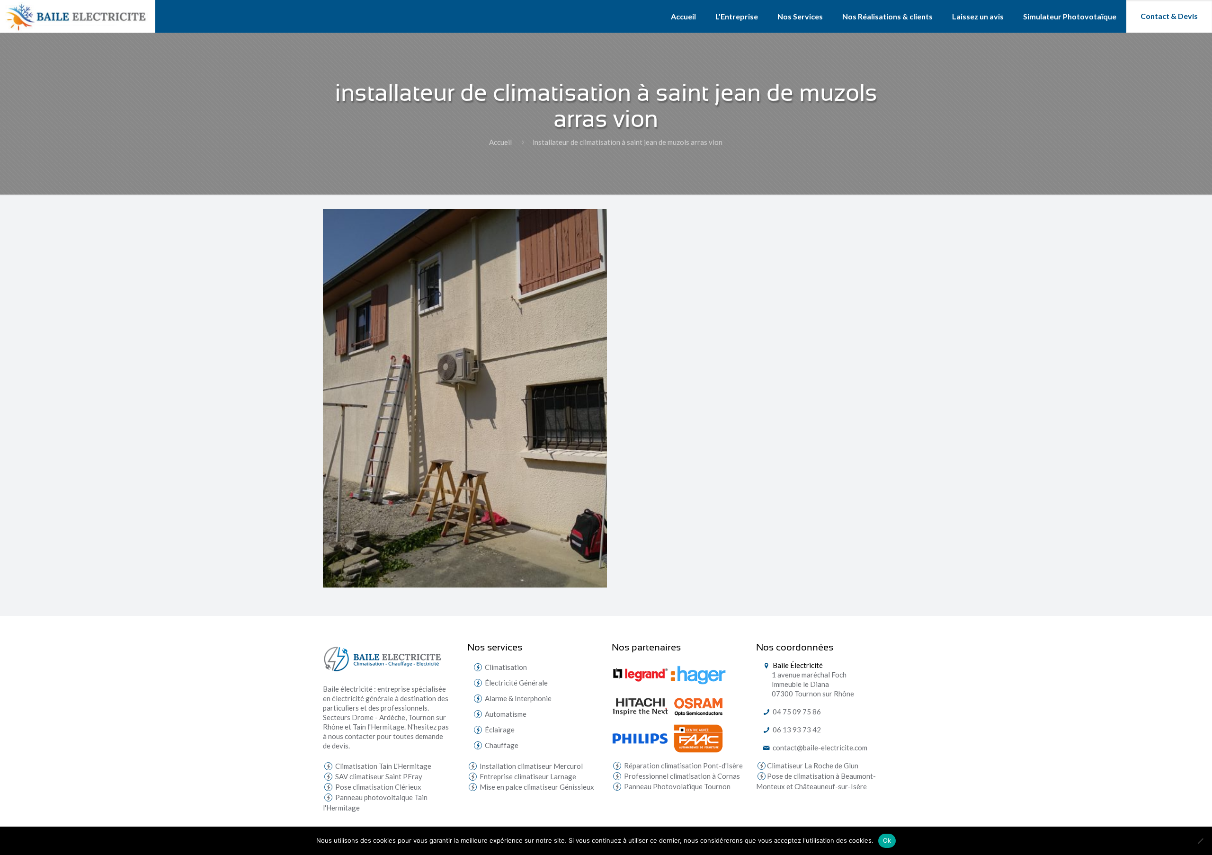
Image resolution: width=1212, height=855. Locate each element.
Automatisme (505, 714)
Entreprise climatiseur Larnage (527, 776)
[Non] (1200, 841)
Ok (887, 840)
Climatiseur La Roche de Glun (812, 765)
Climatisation (506, 667)
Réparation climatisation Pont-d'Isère (683, 765)
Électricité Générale (516, 682)
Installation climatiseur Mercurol (530, 766)
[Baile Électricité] (77, 16)
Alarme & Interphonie (518, 698)
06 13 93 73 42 (796, 729)
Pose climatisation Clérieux (377, 787)
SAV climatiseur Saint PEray (378, 776)
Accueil (500, 142)
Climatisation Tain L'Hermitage (382, 766)
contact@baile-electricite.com (819, 747)
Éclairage (500, 729)
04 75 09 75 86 (796, 711)
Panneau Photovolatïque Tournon (677, 786)
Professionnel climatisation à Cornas (681, 776)
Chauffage (501, 745)
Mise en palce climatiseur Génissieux (536, 787)
